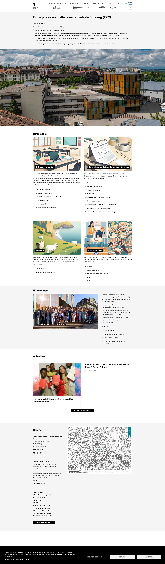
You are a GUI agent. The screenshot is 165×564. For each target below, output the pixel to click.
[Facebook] (34, 453)
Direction (52, 3)
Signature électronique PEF (43, 516)
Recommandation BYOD (42, 508)
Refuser (122, 557)
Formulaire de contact (44, 522)
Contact (109, 3)
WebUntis (37, 500)
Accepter (149, 557)
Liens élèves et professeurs (43, 505)
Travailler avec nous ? (97, 3)
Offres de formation (57, 8)
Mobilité (102, 7)
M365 (36, 503)
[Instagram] (41, 453)
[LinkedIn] (37, 453)
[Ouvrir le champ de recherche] (130, 8)
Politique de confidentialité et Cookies (16, 559)
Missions (85, 3)
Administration (62, 3)
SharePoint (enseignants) (42, 495)
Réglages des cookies (95, 557)
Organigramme (74, 3)
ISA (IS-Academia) (40, 497)
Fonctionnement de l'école (81, 8)
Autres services (113, 8)
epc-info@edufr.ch (39, 483)
